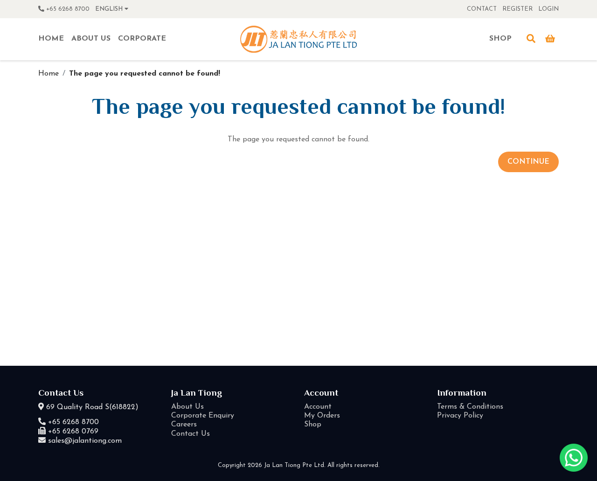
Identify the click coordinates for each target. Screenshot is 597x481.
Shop (312, 424)
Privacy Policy (460, 415)
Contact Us (190, 434)
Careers (184, 424)
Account (318, 407)
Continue (528, 162)
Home (48, 73)
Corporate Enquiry (202, 415)
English (110, 9)
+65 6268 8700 (67, 9)
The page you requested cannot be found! (144, 73)
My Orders (322, 415)
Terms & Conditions (470, 407)
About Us (187, 407)
